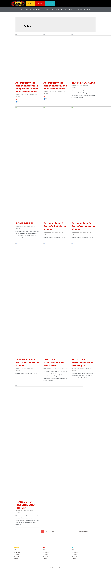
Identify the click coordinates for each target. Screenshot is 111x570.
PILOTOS (16, 551)
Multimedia (55, 9)
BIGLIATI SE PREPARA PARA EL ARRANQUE (82, 362)
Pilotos (28, 9)
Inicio (22, 9)
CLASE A (30, 3)
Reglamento (72, 9)
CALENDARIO (16, 554)
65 (53, 531)
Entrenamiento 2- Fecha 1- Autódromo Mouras (55, 226)
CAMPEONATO (17, 552)
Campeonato (37, 9)
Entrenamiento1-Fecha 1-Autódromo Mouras (83, 226)
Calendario (46, 9)
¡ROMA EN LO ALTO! (83, 82)
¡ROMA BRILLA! (24, 223)
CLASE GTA (40, 3)
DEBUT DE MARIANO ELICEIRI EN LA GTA (54, 362)
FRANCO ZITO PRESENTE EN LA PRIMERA (25, 504)
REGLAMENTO (17, 560)
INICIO (15, 549)
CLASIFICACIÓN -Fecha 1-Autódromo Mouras (27, 362)
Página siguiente (83, 531)
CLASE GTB (50, 3)
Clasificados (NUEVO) (84, 9)
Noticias (63, 9)
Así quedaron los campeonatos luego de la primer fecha (55, 85)
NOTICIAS (16, 558)
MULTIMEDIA (16, 556)
